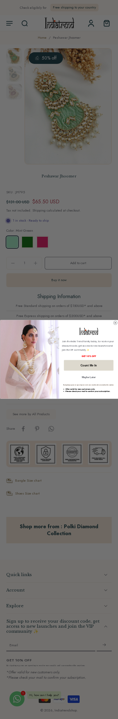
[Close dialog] (115, 323)
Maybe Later (88, 377)
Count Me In (88, 365)
